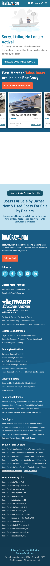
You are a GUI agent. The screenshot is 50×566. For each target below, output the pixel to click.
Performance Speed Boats (12, 434)
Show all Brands (33, 412)
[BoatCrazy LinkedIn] (35, 274)
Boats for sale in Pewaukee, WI (14, 511)
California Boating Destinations (14, 354)
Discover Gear (7, 390)
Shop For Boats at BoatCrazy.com (15, 289)
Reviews (31, 335)
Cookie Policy (32, 550)
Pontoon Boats (30, 434)
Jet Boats (38, 431)
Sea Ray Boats (32, 409)
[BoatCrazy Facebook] (12, 274)
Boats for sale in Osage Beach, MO (15, 486)
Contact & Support (9, 339)
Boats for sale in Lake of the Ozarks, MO (18, 518)
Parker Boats (7, 409)
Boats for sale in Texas (37, 467)
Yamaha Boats (19, 412)
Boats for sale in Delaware (12, 453)
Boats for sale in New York (34, 463)
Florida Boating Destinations (13, 357)
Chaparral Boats (8, 405)
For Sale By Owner (9, 317)
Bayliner (5, 402)
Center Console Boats (32, 424)
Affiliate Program (8, 343)
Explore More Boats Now (17, 85)
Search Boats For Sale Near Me (25, 193)
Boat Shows (22, 335)
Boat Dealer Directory (37, 324)
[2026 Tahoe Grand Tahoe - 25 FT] (25, 103)
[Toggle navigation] (46, 3)
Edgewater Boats (23, 405)
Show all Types (28, 438)
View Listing (36, 125)
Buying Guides (16, 383)
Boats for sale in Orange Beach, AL (15, 532)
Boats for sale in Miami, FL (12, 482)
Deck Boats (6, 427)
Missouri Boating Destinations (14, 368)
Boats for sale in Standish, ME (14, 536)
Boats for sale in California (34, 449)
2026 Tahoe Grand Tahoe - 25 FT (28, 115)
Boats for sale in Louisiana (33, 456)
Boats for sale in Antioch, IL (13, 521)
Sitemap (20, 343)
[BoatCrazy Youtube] (28, 274)
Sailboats (41, 434)
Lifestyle (18, 387)
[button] (29, 3)
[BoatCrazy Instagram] (5, 274)
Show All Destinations (34, 372)
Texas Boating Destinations (12, 372)
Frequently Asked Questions (29, 339)
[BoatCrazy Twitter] (20, 274)
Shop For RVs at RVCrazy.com (14, 293)
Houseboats (7, 431)
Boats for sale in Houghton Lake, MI (16, 514)
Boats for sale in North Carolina (14, 467)
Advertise (11, 335)
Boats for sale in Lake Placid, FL (14, 504)
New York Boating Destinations (14, 361)
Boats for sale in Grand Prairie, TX (15, 529)
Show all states (30, 471)
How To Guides (8, 387)
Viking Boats (7, 412)
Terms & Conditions (25, 553)
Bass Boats (6, 424)
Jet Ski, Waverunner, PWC (23, 431)
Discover (5, 383)
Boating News (29, 387)
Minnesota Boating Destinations (14, 365)
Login (4, 335)
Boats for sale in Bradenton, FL (14, 500)
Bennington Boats (16, 402)
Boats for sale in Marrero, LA (13, 489)
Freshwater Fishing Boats (35, 427)
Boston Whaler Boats (33, 402)
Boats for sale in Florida (33, 453)
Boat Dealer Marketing (10, 321)
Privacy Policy (17, 550)
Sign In (37, 3)
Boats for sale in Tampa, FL (12, 496)
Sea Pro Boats (19, 409)
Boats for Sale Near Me (12, 471)
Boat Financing (8, 324)
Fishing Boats (17, 427)
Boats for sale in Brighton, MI (13, 493)
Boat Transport (21, 324)
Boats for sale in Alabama (12, 449)
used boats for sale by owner (24, 216)
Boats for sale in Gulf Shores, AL (15, 525)
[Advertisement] (25, 157)
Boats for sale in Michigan (12, 460)
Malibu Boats (36, 405)
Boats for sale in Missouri (12, 463)
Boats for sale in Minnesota (35, 460)
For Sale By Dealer (25, 317)
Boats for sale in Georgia (12, 456)
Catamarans (17, 424)
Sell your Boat (10, 258)
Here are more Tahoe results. (20, 61)
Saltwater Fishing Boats (11, 438)
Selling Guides (29, 383)
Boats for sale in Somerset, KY (14, 507)
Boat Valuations (27, 321)
